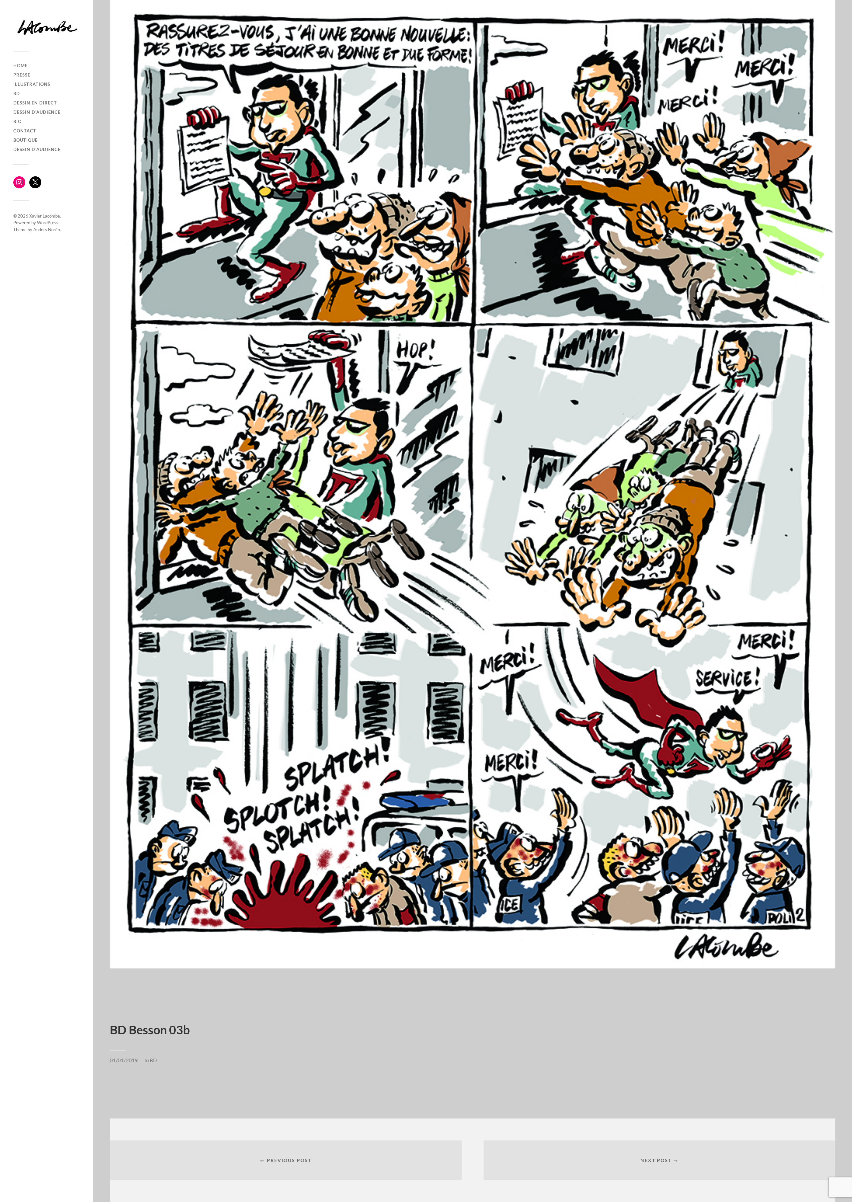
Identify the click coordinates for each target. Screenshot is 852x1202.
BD (16, 93)
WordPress (47, 222)
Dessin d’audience (37, 112)
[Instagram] (19, 182)
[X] (35, 182)
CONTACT (24, 130)
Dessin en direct (35, 102)
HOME (20, 65)
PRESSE (21, 75)
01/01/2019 (124, 1060)
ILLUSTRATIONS (31, 84)
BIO (17, 121)
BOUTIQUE (25, 140)
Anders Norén (46, 229)
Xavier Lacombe (44, 216)
